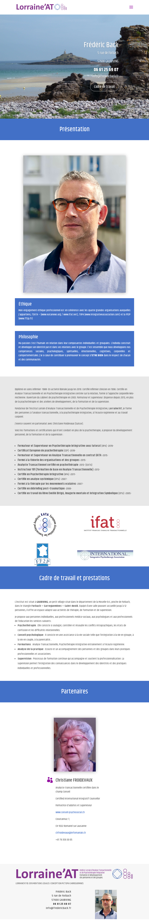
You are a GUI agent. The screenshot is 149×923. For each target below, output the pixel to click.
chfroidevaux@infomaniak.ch (71, 833)
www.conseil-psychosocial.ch (70, 812)
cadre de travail (104, 87)
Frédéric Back (101, 45)
